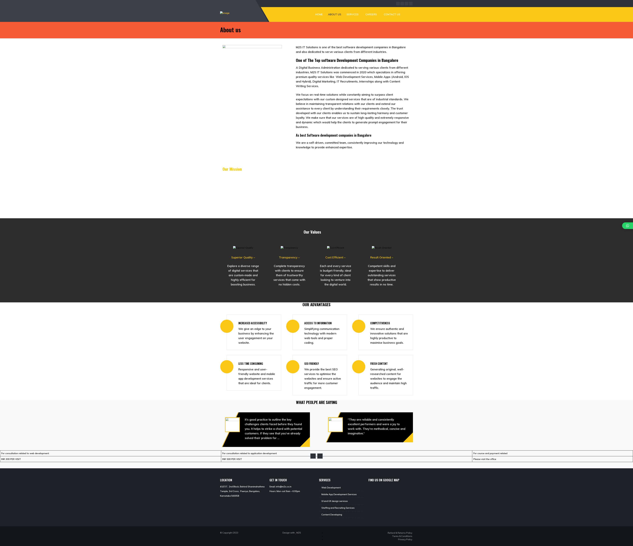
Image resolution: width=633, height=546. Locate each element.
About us (334, 14)
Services (353, 14)
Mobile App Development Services (339, 494)
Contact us (392, 14)
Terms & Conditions (402, 536)
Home (319, 14)
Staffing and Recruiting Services (338, 507)
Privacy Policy (405, 539)
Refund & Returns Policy (400, 533)
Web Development (331, 487)
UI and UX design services (334, 501)
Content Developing (331, 514)
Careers (371, 14)
